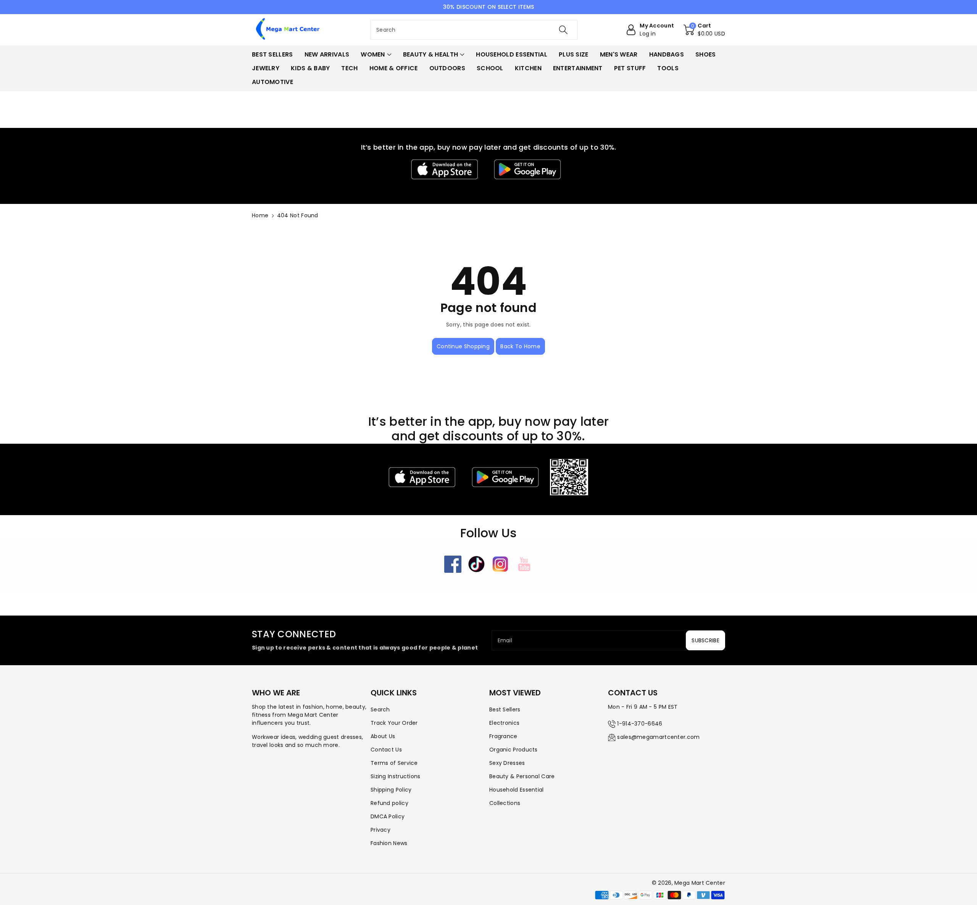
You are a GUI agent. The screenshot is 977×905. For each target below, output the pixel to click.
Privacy (380, 830)
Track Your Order (394, 723)
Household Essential (516, 789)
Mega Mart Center (699, 883)
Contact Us (386, 749)
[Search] (563, 29)
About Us (383, 736)
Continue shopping (463, 346)
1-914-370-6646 (639, 723)
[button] (704, 29)
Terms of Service (394, 763)
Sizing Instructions (396, 776)
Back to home (520, 346)
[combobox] (474, 29)
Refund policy (389, 803)
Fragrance (503, 736)
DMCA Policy (388, 816)
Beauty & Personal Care (522, 776)
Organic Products (513, 749)
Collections (504, 803)
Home (260, 215)
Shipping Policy (391, 789)
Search (380, 709)
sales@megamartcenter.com (658, 737)
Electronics (504, 723)
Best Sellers (505, 709)
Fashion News (389, 843)
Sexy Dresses (507, 763)
